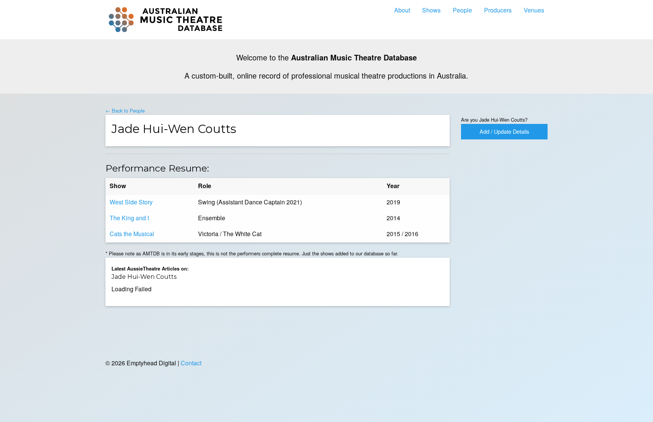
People (462, 10)
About (402, 10)
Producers (498, 10)
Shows (431, 10)
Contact (191, 363)
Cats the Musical (132, 233)
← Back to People (125, 110)
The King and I (129, 217)
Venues (534, 10)
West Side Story (131, 202)
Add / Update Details (504, 131)
